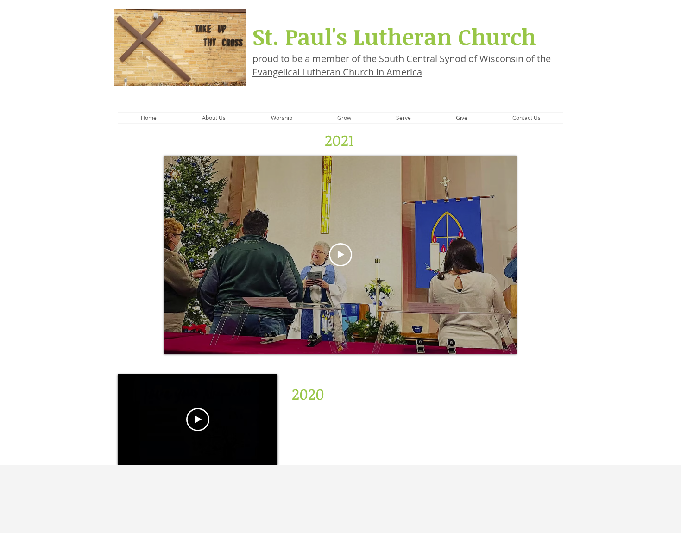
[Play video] (340, 254)
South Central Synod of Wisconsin (451, 58)
